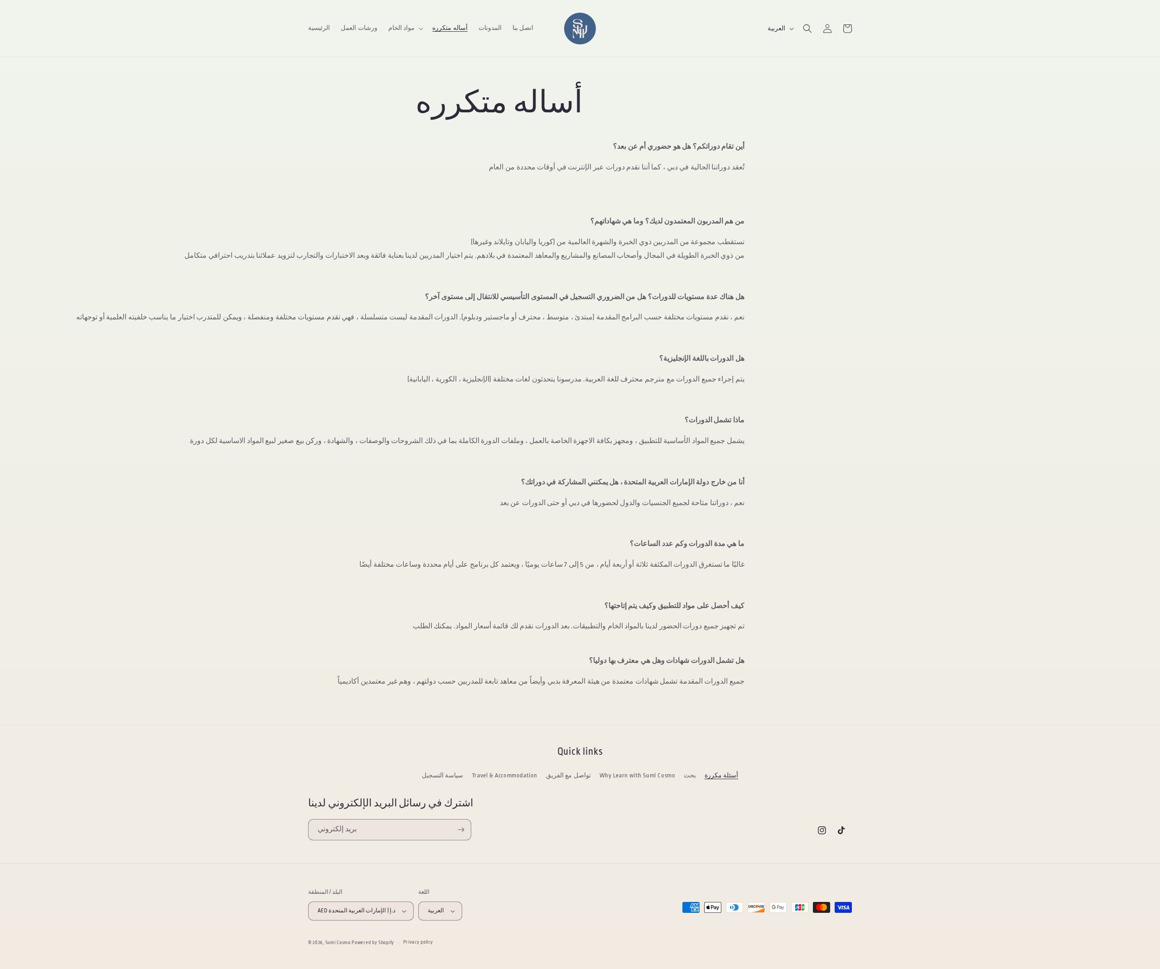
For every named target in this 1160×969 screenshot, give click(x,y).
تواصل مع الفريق (568, 775)
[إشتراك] (461, 829)
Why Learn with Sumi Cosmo (637, 775)
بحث (690, 775)
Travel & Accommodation (504, 775)
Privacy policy (418, 942)
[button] (405, 28)
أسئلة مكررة (722, 775)
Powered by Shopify (373, 942)
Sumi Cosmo (338, 942)
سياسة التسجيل (443, 775)
